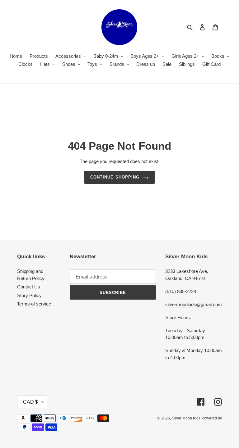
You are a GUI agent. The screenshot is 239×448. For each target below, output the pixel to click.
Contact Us (28, 286)
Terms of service (34, 303)
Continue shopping (114, 177)
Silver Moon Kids (186, 418)
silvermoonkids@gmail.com (193, 304)
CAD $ (30, 402)
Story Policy (29, 295)
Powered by (212, 418)
